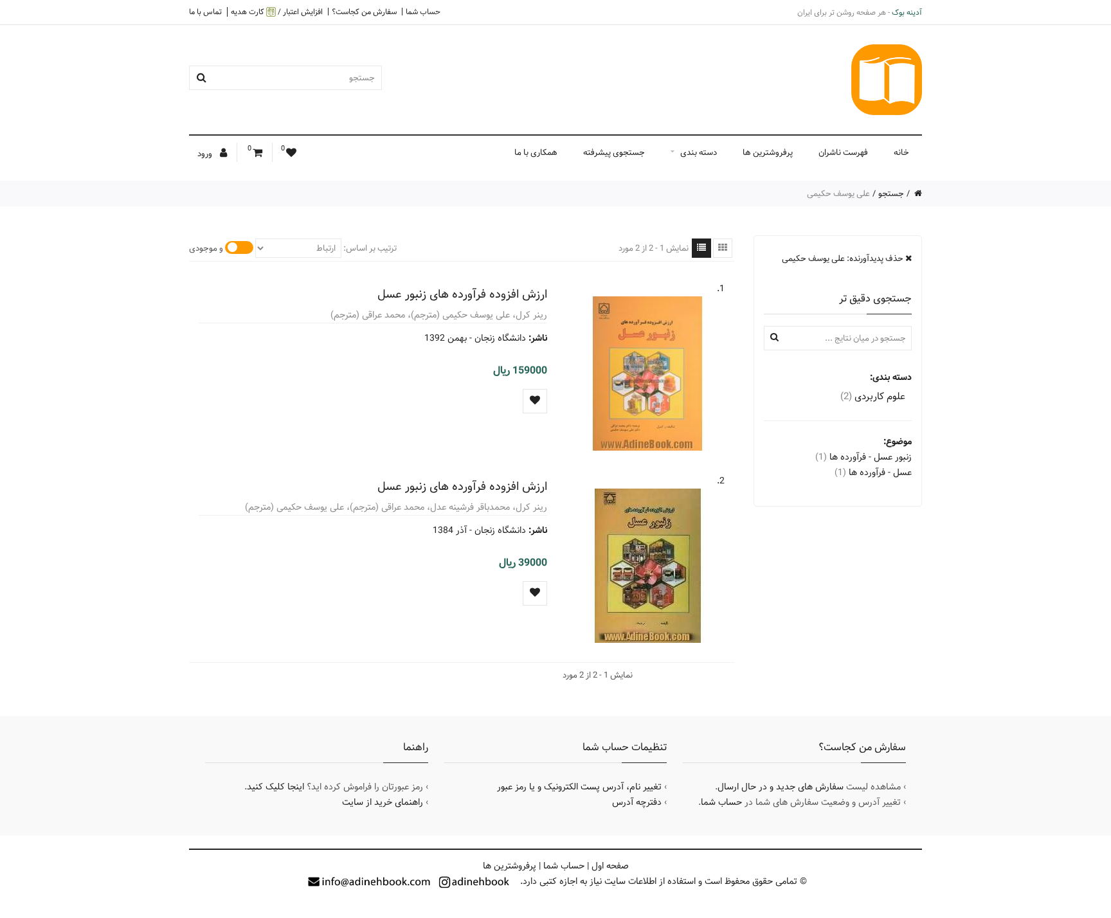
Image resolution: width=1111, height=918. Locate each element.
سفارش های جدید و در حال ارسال (781, 787)
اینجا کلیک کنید (275, 787)
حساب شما (423, 11)
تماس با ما (205, 11)
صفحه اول (610, 866)
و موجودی (206, 248)
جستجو (891, 193)
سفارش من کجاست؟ (364, 11)
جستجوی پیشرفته (614, 152)
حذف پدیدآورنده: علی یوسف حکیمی (843, 258)
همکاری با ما (535, 152)
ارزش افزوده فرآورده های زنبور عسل (462, 294)
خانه (901, 152)
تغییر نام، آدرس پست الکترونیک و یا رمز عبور (579, 787)
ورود (205, 154)
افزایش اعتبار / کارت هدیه (277, 12)
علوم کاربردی (872, 396)
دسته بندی (698, 152)
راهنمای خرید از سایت (382, 802)
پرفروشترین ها (768, 152)
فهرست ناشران (843, 152)
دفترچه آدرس (637, 802)
